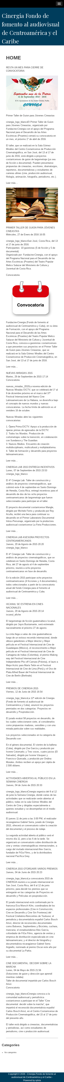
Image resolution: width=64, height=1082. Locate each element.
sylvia (38, 1080)
